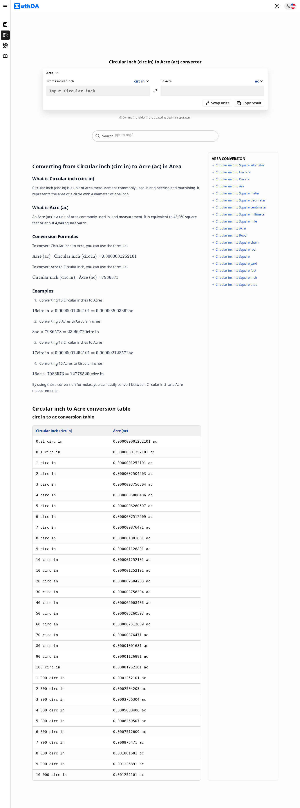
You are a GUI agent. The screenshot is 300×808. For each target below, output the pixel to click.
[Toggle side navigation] (5, 5)
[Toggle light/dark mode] (277, 6)
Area (49, 73)
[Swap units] (155, 90)
